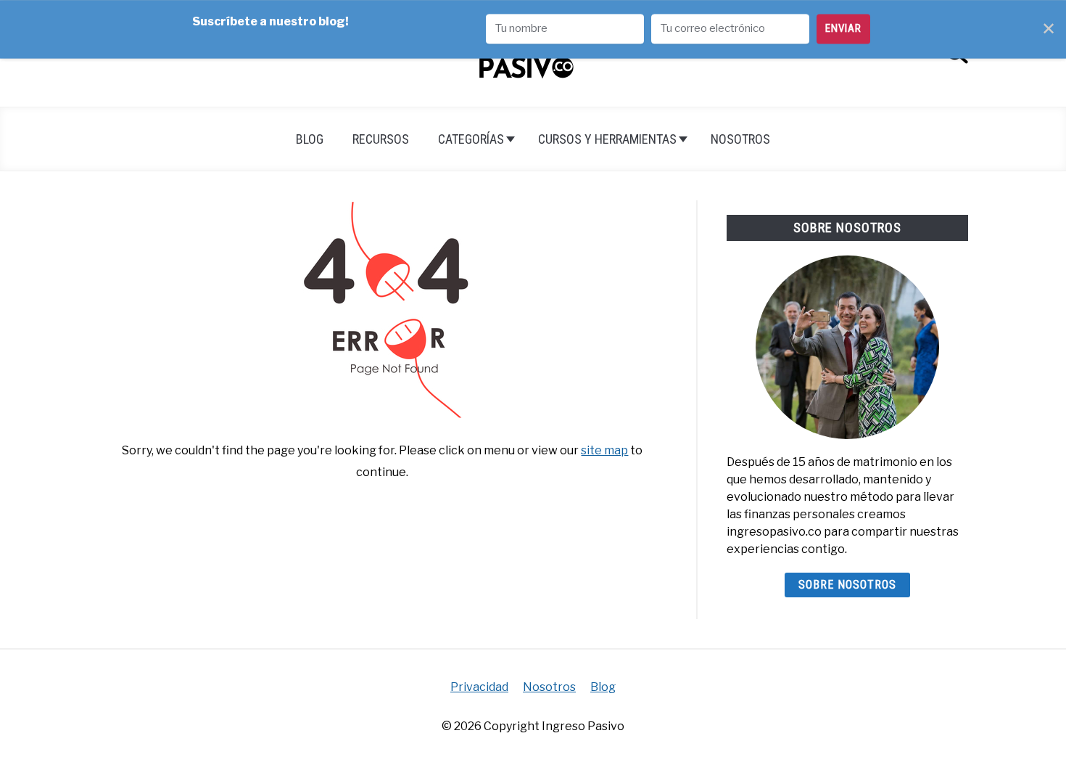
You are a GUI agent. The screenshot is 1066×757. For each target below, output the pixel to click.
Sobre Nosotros (847, 585)
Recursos (380, 139)
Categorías (471, 139)
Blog (309, 139)
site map (604, 450)
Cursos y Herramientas (607, 139)
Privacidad (479, 687)
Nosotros (740, 139)
